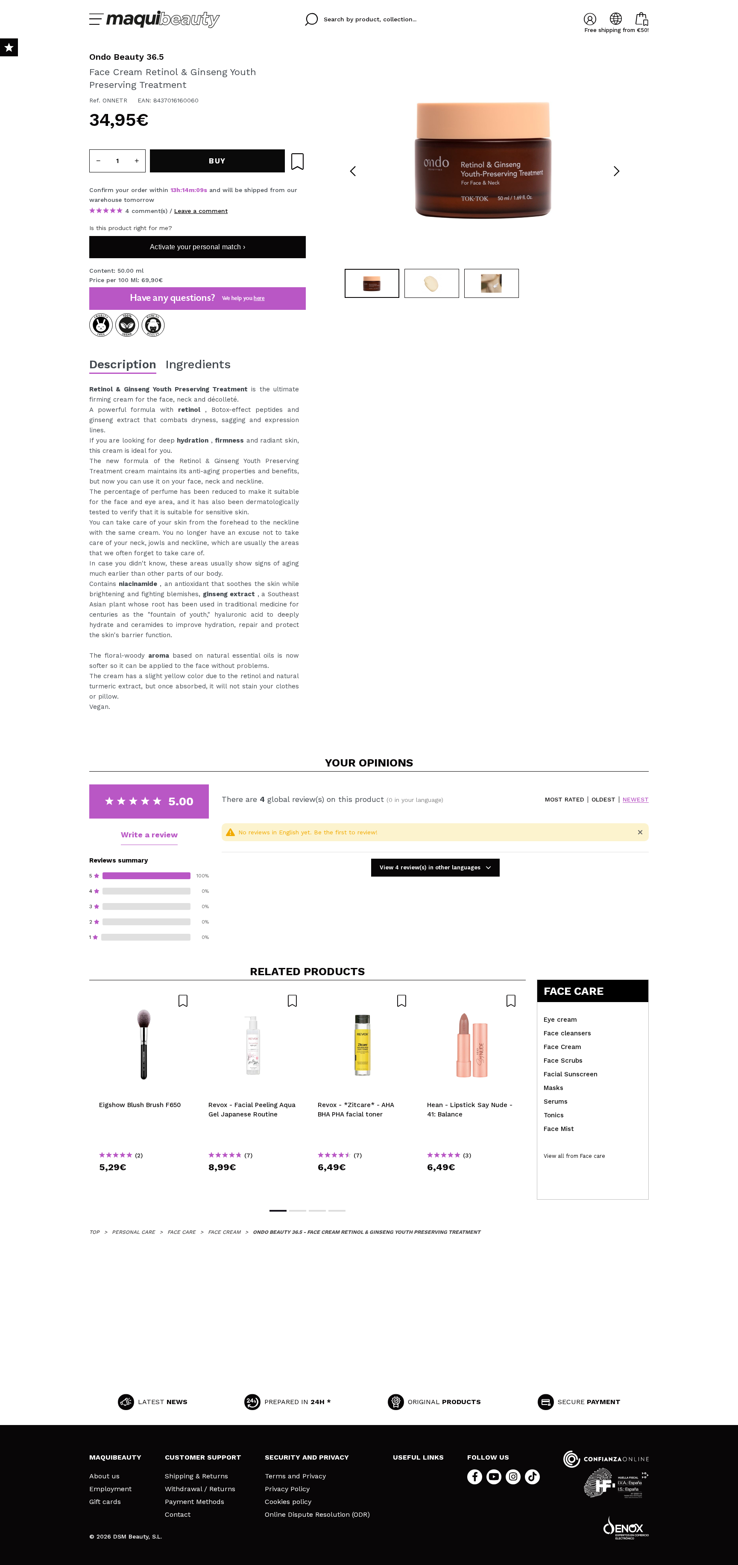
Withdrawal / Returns (200, 1489)
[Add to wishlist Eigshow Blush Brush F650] (144, 1001)
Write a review (149, 834)
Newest (636, 799)
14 (185, 190)
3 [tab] (317, 1211)
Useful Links (418, 1457)
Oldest (603, 799)
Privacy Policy (287, 1489)
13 (173, 190)
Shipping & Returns (196, 1476)
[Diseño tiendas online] (626, 1527)
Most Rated (564, 799)
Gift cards (105, 1501)
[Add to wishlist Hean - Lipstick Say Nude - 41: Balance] (472, 1001)
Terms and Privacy (295, 1476)
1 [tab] (278, 1211)
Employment (110, 1489)
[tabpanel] (484, 158)
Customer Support (203, 1457)
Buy (144, 1182)
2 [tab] (297, 1211)
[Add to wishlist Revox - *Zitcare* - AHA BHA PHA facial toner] (362, 1001)
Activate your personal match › (197, 247)
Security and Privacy (307, 1457)
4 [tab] (337, 1211)
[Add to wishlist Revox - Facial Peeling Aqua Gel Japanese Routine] (253, 1001)
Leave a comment (201, 210)
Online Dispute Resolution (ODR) (317, 1514)
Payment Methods (194, 1501)
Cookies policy (288, 1501)
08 (200, 190)
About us (104, 1476)
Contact (177, 1514)
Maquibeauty (115, 1457)
